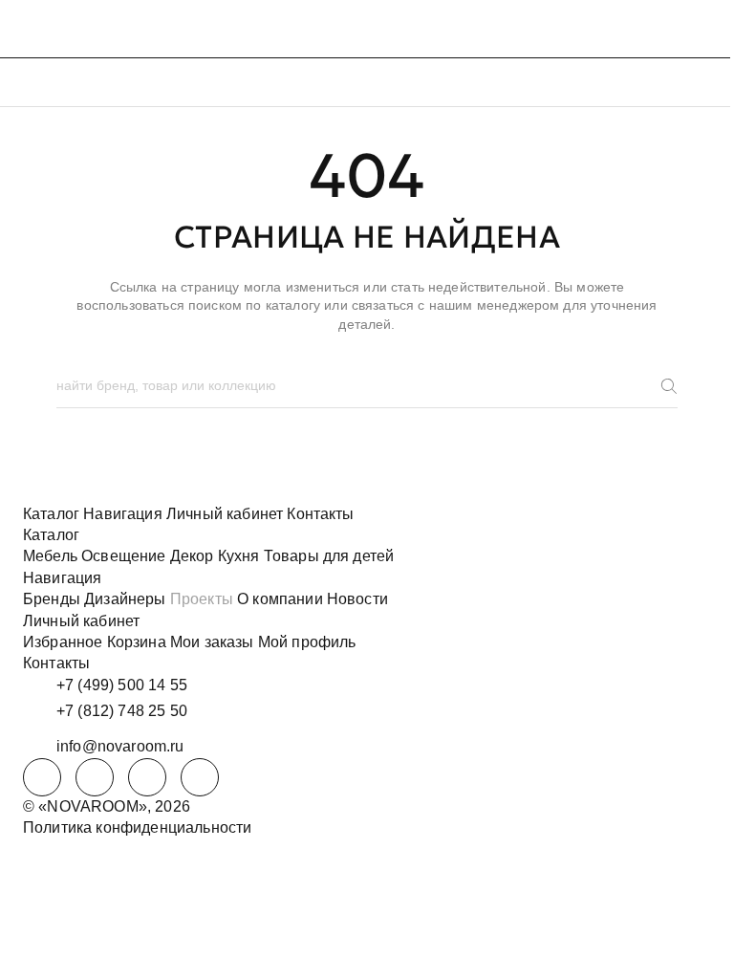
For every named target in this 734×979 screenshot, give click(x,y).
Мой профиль (307, 642)
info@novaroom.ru (120, 746)
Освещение (123, 556)
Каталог (51, 514)
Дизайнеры (124, 599)
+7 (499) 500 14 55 (121, 685)
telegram (42, 777)
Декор (192, 556)
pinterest (200, 777)
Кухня (239, 556)
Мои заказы (212, 642)
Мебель (50, 556)
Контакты (320, 514)
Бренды (51, 599)
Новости (357, 599)
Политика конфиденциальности (137, 827)
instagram (147, 777)
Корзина (136, 642)
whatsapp (95, 777)
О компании (280, 599)
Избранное (62, 642)
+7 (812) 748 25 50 (121, 711)
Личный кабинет (224, 514)
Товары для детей (329, 556)
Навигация (122, 514)
